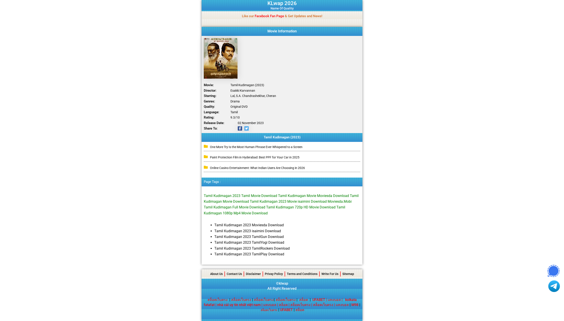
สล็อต (303, 300)
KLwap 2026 (282, 3)
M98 (354, 305)
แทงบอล (334, 300)
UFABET (286, 310)
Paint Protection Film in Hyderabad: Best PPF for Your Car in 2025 (254, 157)
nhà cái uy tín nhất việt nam (239, 305)
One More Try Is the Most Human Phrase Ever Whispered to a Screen (256, 147)
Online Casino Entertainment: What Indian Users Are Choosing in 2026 (257, 168)
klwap (283, 283)
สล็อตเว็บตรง (218, 300)
